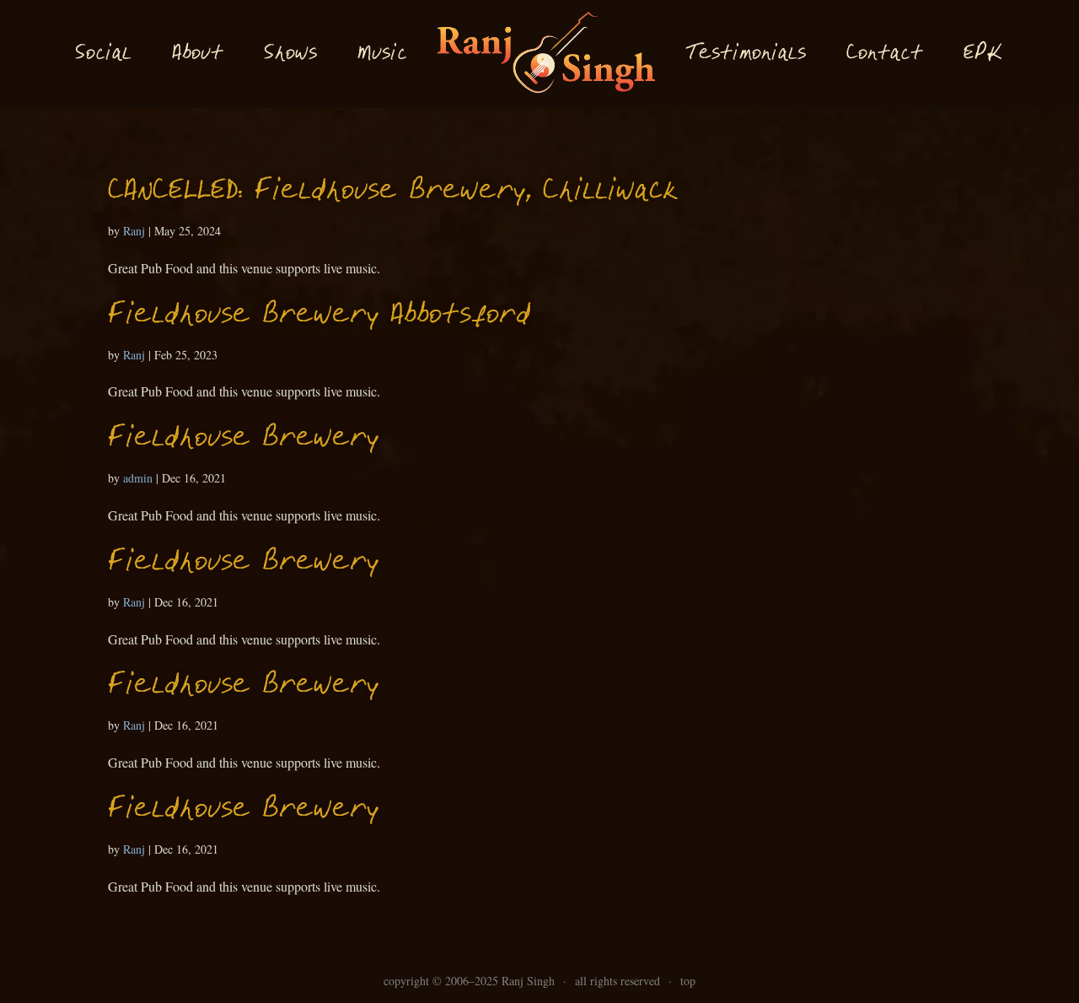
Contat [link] (884, 54)
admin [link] (138, 478)
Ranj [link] (134, 231)
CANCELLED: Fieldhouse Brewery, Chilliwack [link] (393, 192)
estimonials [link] (745, 53)
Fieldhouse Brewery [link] (243, 439)
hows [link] (290, 53)
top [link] (687, 981)
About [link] (197, 54)
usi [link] (381, 54)
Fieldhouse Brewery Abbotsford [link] (319, 316)
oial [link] (103, 54)
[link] (546, 54)
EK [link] (983, 53)
